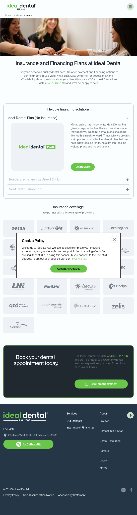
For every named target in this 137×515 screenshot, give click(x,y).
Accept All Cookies (68, 269)
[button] (130, 6)
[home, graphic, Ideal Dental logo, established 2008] (21, 7)
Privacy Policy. (79, 259)
